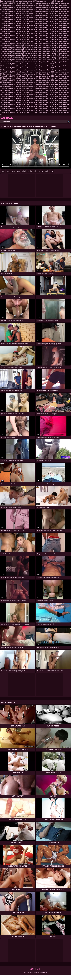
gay (3, 171)
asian (8, 171)
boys (52, 171)
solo (13, 171)
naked (24, 171)
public (30, 171)
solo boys (37, 171)
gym (18, 171)
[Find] (68, 121)
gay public (45, 171)
